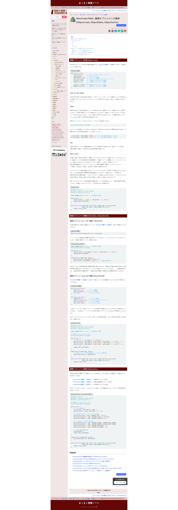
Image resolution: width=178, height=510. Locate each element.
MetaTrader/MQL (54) (56, 129)
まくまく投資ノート (89, 3)
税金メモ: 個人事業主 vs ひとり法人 (59, 39)
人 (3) (58, 139)
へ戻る (99, 491)
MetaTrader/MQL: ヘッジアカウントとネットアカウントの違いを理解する (91, 461)
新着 (53, 21)
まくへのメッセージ (92, 506)
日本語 (112, 64)
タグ (53, 121)
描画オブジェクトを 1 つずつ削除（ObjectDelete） (82, 50)
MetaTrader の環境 (58, 83)
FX (54, 58)
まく (118, 486)
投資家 (54, 104)
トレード (57, 7)
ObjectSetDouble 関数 (78, 381)
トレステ (56, 89)
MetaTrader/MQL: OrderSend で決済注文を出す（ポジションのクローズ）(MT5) (93, 459)
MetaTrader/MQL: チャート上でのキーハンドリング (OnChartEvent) (90, 465)
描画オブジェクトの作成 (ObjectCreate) (79, 38)
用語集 (54, 102)
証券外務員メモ (56, 98)
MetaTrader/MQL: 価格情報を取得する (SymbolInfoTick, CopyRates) (90, 456)
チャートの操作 (86, 7)
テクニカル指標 (57, 85)
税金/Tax (55, 106)
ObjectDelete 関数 (100, 224)
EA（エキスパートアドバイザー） (60, 78)
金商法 (54, 108)
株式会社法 (55, 100)
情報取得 (58, 68)
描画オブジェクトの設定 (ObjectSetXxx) (79, 54)
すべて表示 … (55, 142)
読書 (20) (54, 124)
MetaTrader (64, 7)
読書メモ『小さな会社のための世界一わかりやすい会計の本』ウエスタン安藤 (59, 30)
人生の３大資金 (56, 112)
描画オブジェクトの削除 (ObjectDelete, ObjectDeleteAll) (82, 48)
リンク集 (54, 115)
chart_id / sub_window (76, 40)
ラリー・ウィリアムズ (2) (57, 132)
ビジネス (55, 94)
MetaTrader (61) (55, 137)
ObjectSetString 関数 (78, 384)
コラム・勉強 (56, 50)
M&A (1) (61, 137)
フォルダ (54, 48)
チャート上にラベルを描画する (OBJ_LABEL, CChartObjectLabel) (109, 10)
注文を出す (58, 70)
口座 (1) (59, 124)
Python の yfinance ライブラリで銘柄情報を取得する (59, 25)
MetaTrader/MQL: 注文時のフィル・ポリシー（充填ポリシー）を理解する (91, 470)
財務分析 (55, 96)
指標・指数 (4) (55, 127)
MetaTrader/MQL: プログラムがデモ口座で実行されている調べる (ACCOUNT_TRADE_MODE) (97, 468)
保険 (54, 110)
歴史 (53, 117)
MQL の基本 (58, 66)
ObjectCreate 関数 (103, 64)
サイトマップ (83, 506)
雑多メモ (58, 75)
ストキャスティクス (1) (57, 134)
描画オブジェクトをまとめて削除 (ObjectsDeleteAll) (82, 52)
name (73, 42)
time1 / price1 (74, 46)
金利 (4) (54, 139)
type (73, 44)
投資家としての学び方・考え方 (59, 54)
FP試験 (54, 114)
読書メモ (55, 52)
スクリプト (58, 81)
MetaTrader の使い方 (59, 62)
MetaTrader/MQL (121, 25)
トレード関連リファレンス (59, 87)
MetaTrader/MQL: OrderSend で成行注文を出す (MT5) (86, 463)
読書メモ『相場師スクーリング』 (59, 43)
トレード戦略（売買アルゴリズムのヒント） (59, 92)
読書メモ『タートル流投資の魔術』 (58, 34)
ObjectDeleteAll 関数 (75, 279)
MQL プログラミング (74, 7)
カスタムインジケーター (61, 72)
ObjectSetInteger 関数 (78, 379)
